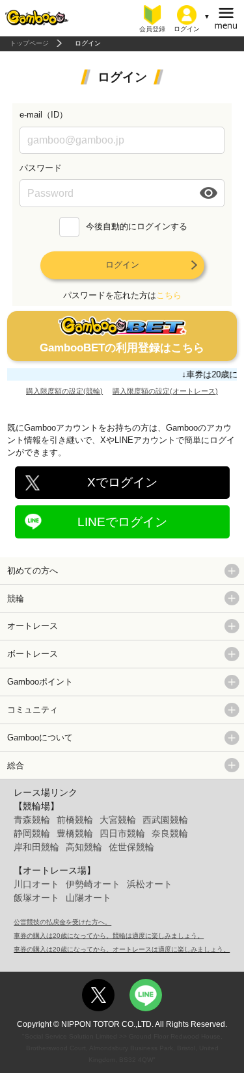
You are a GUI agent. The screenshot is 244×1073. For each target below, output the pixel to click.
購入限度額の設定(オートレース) (165, 391)
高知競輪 (84, 847)
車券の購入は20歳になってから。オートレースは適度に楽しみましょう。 (122, 949)
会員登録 (152, 28)
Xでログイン (122, 482)
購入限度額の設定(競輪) (64, 391)
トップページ (29, 43)
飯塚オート (36, 897)
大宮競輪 (118, 819)
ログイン (122, 265)
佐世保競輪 (131, 847)
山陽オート (88, 897)
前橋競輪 (75, 819)
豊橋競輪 (75, 833)
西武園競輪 (165, 819)
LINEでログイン (122, 522)
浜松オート (149, 884)
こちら (169, 295)
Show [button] (209, 193)
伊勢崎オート (93, 884)
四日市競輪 (122, 833)
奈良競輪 (170, 833)
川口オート (36, 884)
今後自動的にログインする (136, 226)
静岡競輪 (32, 833)
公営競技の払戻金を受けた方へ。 (62, 922)
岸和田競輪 (36, 847)
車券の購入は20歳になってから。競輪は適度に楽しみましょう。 (109, 935)
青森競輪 (32, 819)
